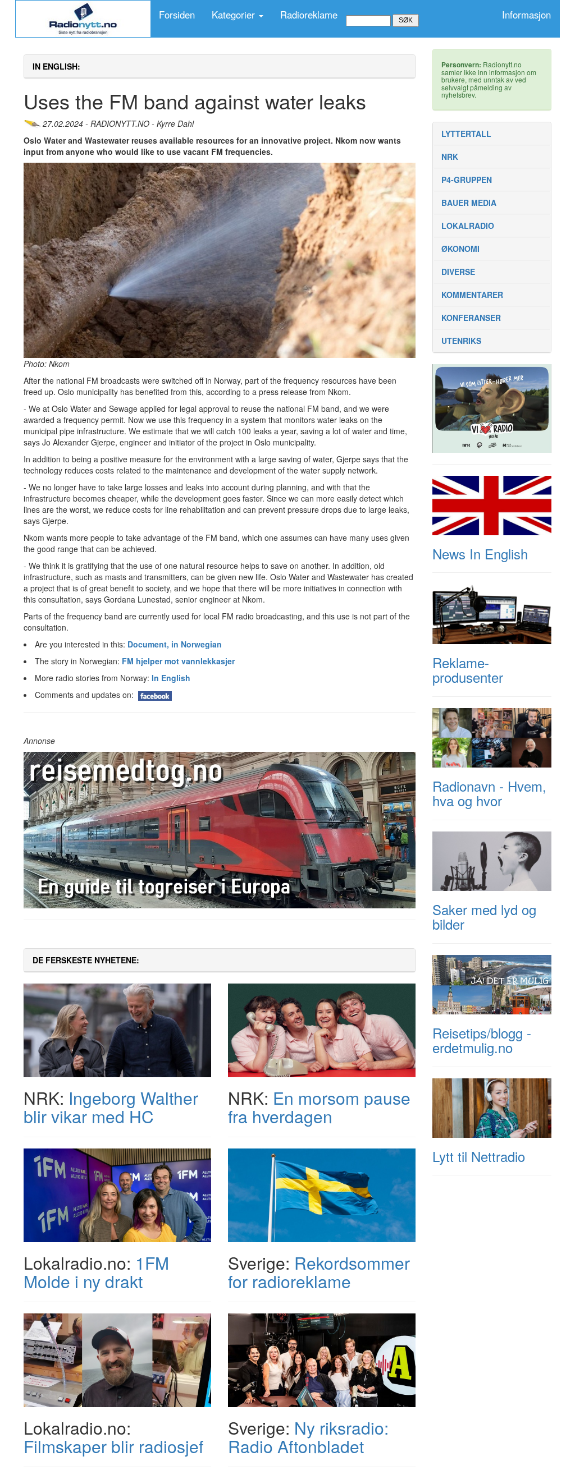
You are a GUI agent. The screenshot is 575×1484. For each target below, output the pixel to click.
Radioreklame (308, 14)
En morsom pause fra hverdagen (319, 1107)
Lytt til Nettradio (478, 1156)
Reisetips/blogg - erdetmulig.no (481, 1040)
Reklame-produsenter (467, 670)
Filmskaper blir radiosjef (113, 1446)
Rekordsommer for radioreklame (319, 1272)
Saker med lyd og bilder (484, 916)
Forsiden (177, 14)
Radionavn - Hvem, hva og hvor (489, 793)
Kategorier (235, 14)
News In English (480, 553)
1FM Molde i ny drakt (96, 1272)
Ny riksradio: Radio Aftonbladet (308, 1437)
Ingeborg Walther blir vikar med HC (111, 1107)
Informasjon (526, 14)
